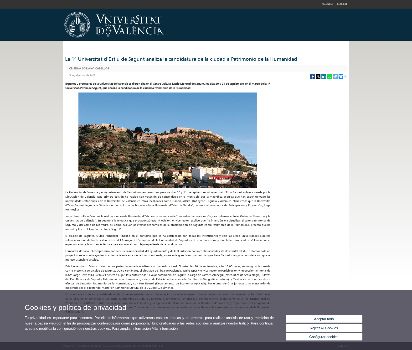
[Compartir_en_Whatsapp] (329, 78)
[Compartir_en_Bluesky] (341, 78)
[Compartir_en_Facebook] (312, 78)
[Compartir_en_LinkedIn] (324, 78)
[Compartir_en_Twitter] (318, 78)
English (342, 4)
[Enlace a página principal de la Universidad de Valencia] (155, 39)
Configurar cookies (324, 337)
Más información (165, 328)
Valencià (327, 4)
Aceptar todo (324, 319)
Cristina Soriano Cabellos (89, 68)
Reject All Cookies (324, 328)
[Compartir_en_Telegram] (335, 78)
